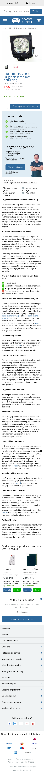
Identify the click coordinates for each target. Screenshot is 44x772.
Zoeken (36, 11)
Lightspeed (27, 770)
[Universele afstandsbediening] (12, 560)
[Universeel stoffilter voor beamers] (32, 560)
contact (37, 323)
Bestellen (6, 628)
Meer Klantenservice (11, 665)
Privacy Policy (13, 762)
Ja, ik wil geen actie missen (22, 619)
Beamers (6, 677)
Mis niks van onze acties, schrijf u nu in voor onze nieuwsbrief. (22, 605)
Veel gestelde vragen (11, 708)
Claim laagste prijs (15, 167)
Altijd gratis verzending (12, 671)
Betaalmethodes (27, 762)
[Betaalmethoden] (9, 739)
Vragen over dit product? (9, 194)
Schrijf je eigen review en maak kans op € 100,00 (20, 183)
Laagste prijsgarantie (12, 689)
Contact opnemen (10, 640)
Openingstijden (9, 696)
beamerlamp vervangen (11, 316)
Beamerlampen (9, 683)
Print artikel (30, 193)
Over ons (6, 646)
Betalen (5, 634)
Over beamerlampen (11, 702)
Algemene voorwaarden (25, 759)
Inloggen (33, 3)
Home (4, 28)
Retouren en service (11, 653)
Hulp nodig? (12, 3)
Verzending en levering (12, 659)
